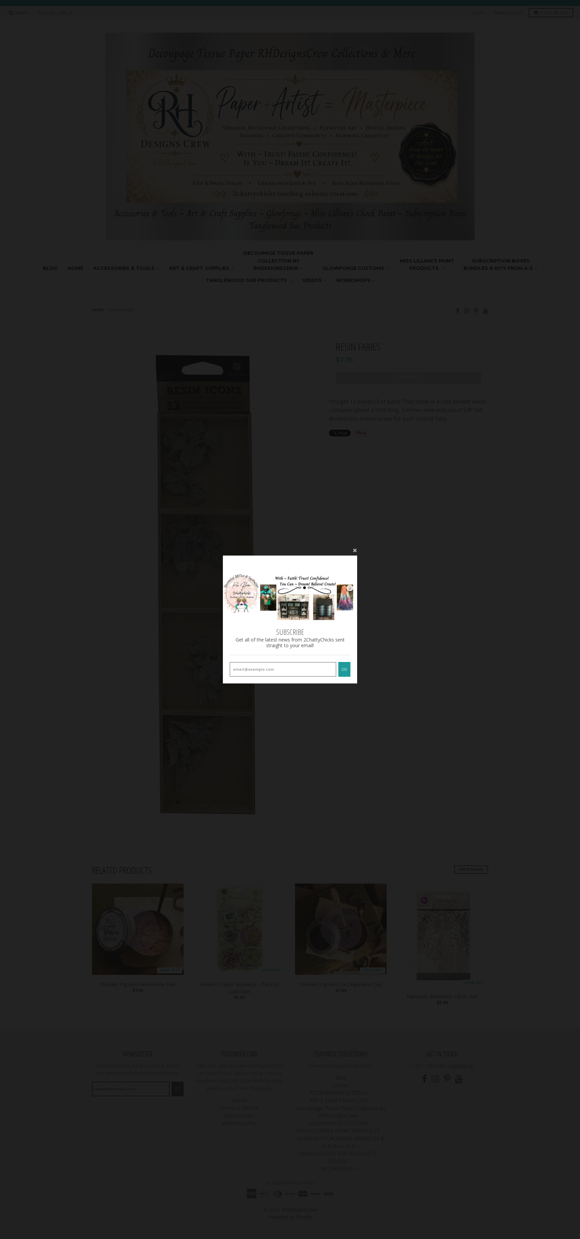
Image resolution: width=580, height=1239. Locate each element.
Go (344, 669)
